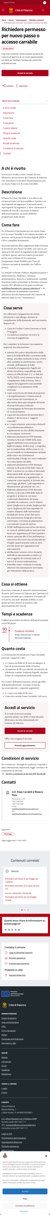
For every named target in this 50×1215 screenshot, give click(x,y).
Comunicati (6, 1061)
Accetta (25, 1191)
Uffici (4, 1026)
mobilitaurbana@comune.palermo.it (25, 809)
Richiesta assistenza (10, 1146)
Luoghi (4, 1088)
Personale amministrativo (12, 1038)
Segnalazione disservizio (12, 1142)
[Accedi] (44, 2)
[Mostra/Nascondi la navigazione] (3, 10)
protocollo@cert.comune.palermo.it (21, 1125)
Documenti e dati (9, 1043)
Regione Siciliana (9, 2)
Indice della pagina (10, 101)
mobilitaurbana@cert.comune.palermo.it (21, 288)
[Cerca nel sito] (43, 10)
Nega (25, 1198)
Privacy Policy (23, 1211)
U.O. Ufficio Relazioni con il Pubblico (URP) (19, 1118)
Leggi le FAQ (7, 1133)
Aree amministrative (10, 1022)
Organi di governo (9, 1018)
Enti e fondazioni (9, 1030)
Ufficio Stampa (8, 1150)
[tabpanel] (25, 887)
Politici (4, 1034)
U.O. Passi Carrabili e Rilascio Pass (27, 793)
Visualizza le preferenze (25, 1205)
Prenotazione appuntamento (14, 1138)
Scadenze (6, 1069)
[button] (46, 1155)
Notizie (4, 1057)
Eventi (4, 1092)
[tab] (21, 909)
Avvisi (4, 1065)
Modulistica (6, 1074)
